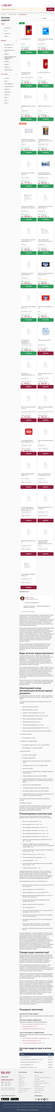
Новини (20, 1079)
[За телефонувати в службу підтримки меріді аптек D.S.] (45, 6)
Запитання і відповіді (39, 1086)
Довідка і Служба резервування (41, 1083)
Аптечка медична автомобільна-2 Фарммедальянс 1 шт (36, 1038)
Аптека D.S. (3, 14)
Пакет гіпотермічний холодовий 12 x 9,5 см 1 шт (35, 1024)
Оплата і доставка (38, 1088)
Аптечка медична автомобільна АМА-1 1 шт (34, 1043)
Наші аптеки (37, 1079)
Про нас (20, 1075)
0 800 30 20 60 (7, 1080)
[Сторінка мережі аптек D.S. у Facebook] (35, 1099)
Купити (29, 52)
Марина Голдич (29, 597)
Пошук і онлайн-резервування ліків (42, 1077)
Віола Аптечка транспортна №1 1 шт (32, 1040)
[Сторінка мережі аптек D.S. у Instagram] (38, 1099)
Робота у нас (22, 1083)
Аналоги (45, 353)
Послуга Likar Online (39, 1090)
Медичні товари (12, 14)
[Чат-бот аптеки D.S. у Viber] (47, 1099)
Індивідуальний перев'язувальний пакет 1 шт (34, 1028)
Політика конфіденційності (25, 1088)
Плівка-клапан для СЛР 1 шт (30, 1026)
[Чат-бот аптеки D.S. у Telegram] (44, 1099)
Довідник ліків (37, 1092)
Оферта (20, 1092)
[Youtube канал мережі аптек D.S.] (41, 1099)
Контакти (21, 1086)
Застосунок (37, 1084)
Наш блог (36, 1075)
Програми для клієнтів (39, 1081)
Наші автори (21, 1084)
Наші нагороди (22, 1077)
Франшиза (21, 1081)
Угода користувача (23, 1090)
